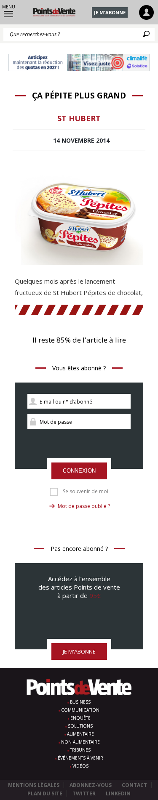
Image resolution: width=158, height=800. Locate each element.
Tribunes (80, 750)
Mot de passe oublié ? (84, 506)
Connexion (79, 471)
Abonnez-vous (91, 785)
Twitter (84, 793)
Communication (80, 710)
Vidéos (80, 766)
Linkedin (118, 793)
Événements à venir (80, 758)
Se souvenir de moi (85, 491)
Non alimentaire (80, 742)
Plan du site (44, 793)
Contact (134, 785)
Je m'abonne (110, 12)
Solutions (80, 726)
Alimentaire (80, 734)
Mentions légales (33, 785)
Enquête (80, 718)
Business (80, 702)
